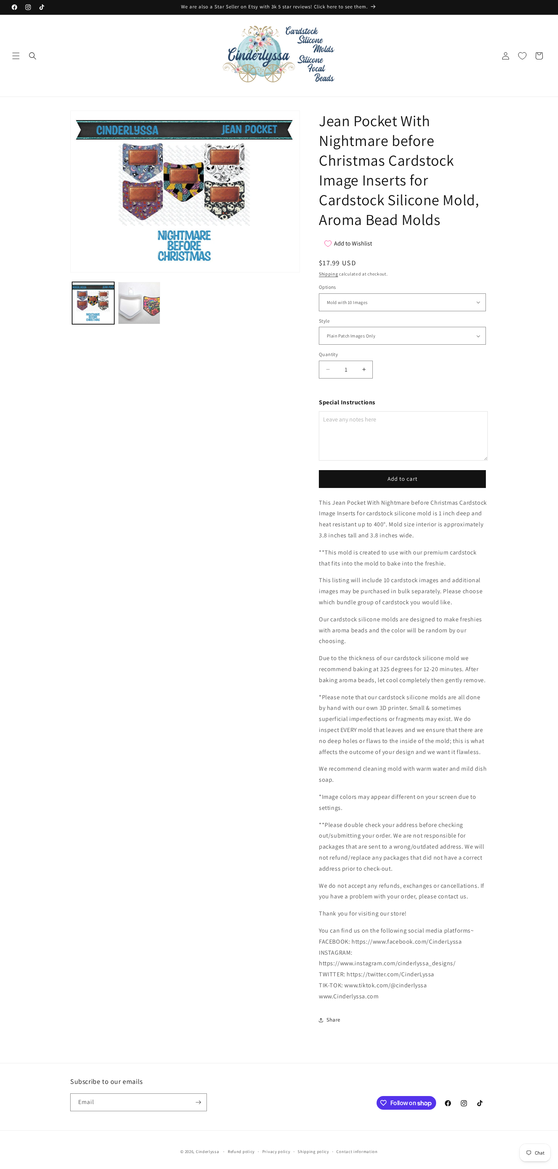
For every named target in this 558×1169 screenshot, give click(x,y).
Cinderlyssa (207, 1151)
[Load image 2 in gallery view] (139, 303)
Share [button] (333, 1019)
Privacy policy (276, 1151)
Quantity (328, 354)
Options (327, 287)
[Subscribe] (198, 1102)
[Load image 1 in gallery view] (93, 303)
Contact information (356, 1151)
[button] (16, 56)
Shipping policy (313, 1151)
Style (324, 321)
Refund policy (241, 1151)
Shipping (328, 274)
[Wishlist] (522, 56)
